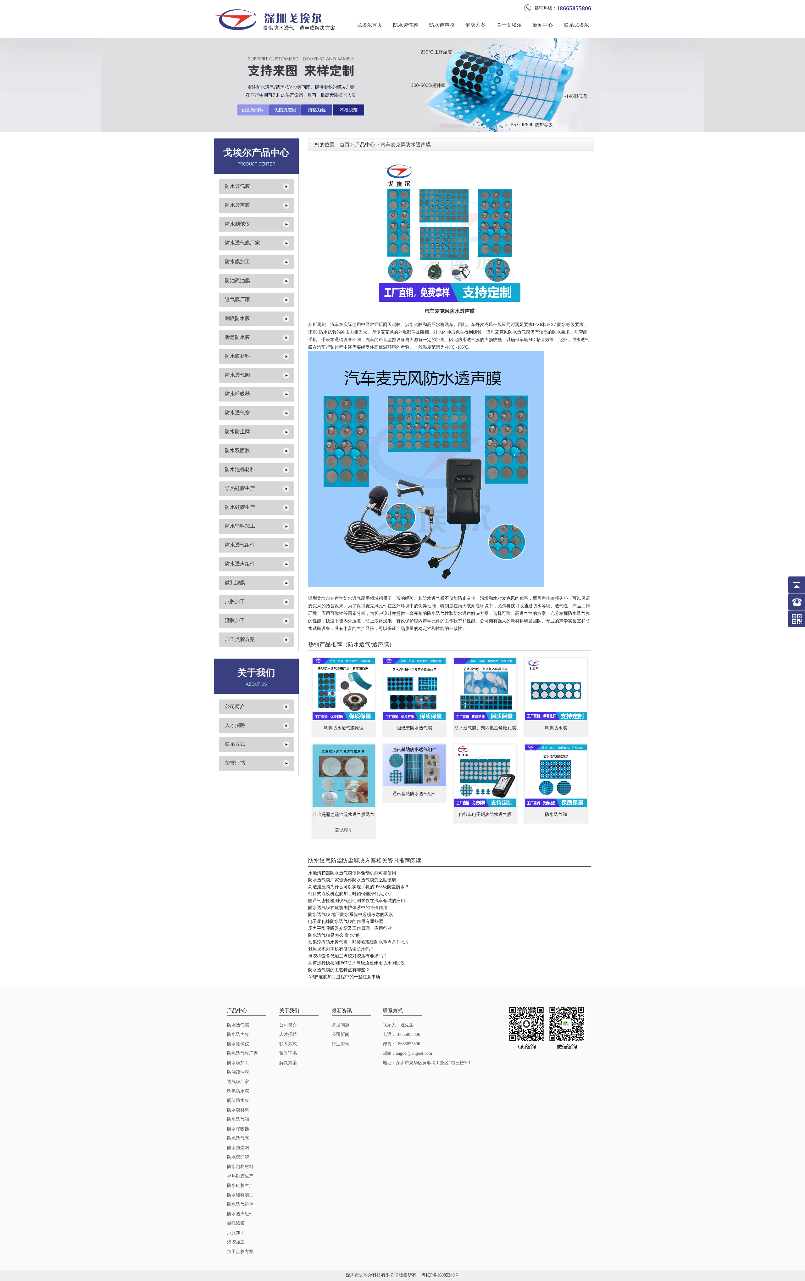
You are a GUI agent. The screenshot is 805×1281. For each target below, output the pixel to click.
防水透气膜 (405, 25)
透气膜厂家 (237, 299)
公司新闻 (340, 1034)
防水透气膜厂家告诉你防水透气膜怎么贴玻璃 (352, 880)
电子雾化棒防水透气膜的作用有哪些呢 (345, 921)
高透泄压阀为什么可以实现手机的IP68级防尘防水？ (358, 887)
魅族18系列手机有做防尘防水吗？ (341, 949)
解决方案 (475, 25)
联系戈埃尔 (576, 25)
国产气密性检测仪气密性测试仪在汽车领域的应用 (356, 900)
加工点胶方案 (240, 639)
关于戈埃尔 (509, 25)
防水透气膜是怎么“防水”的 (334, 935)
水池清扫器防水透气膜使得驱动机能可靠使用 (352, 873)
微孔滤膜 (235, 582)
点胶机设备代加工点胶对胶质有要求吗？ (347, 956)
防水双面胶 (237, 450)
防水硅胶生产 (240, 507)
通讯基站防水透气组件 (414, 793)
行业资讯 (340, 1044)
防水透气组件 (240, 545)
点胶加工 (235, 601)
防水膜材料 (237, 356)
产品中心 (365, 144)
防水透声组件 (240, 563)
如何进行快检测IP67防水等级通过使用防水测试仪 (356, 963)
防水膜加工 (237, 261)
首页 (345, 144)
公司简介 (235, 706)
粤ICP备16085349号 (440, 1275)
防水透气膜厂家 (242, 242)
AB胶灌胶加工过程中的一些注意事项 (344, 977)
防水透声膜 (441, 25)
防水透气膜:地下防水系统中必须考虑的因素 (350, 914)
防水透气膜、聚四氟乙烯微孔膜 (485, 728)
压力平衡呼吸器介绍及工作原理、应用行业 (350, 928)
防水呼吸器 (237, 393)
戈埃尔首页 (369, 25)
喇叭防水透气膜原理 (344, 728)
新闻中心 (543, 25)
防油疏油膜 (237, 280)
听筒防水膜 (237, 337)
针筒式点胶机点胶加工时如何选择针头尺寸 (350, 893)
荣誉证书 (235, 763)
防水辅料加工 (240, 526)
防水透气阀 (237, 375)
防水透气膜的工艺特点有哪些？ (339, 970)
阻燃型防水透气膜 (414, 728)
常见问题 (340, 1025)
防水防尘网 (237, 431)
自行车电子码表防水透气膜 (485, 814)
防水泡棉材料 (240, 469)
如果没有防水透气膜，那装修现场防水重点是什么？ (358, 942)
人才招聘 (235, 725)
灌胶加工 (235, 620)
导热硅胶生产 (240, 488)
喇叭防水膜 (237, 318)
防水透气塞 (237, 412)
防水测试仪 (237, 224)
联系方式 (235, 744)
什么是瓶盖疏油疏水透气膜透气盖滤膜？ (344, 822)
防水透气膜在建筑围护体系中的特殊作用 (347, 907)
